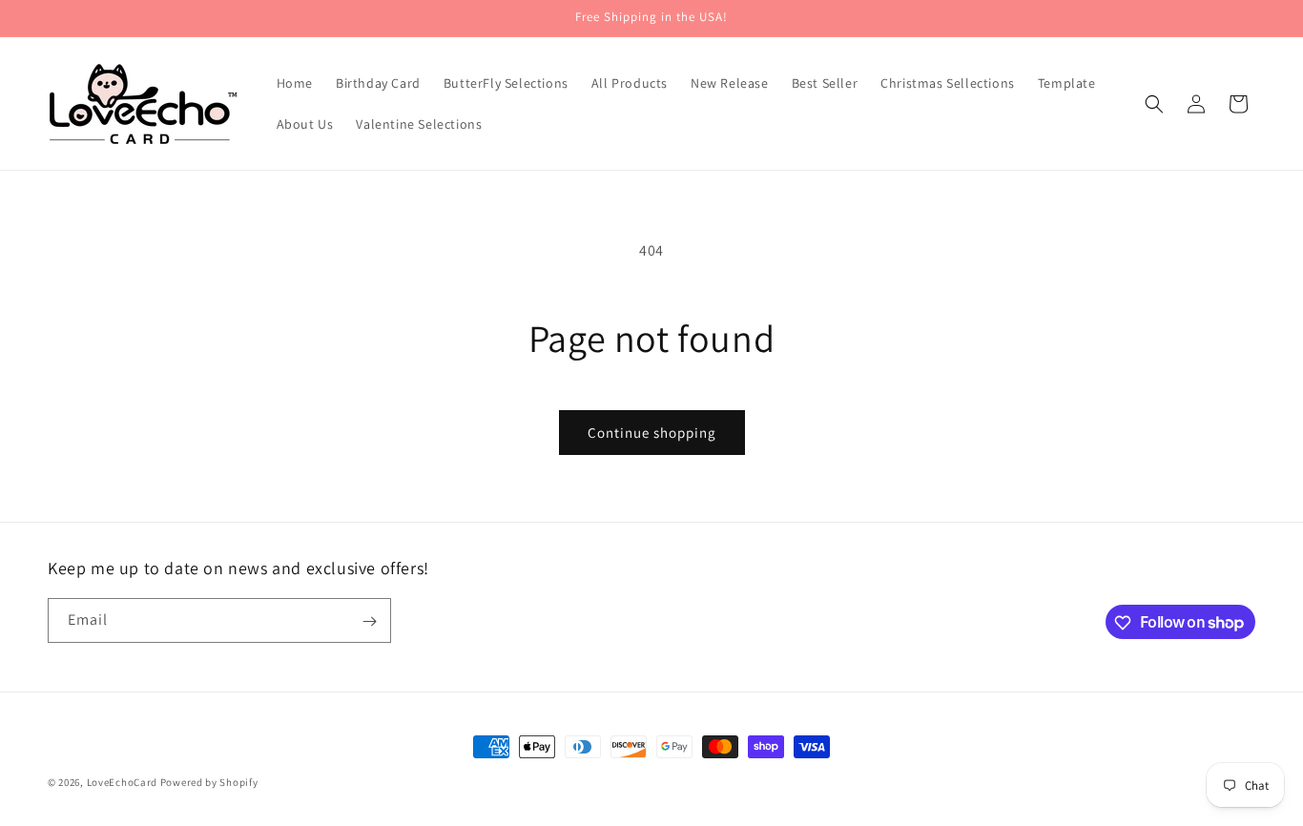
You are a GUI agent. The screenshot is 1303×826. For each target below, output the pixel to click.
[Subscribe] (369, 621)
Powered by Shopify (209, 782)
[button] (1154, 104)
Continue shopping (652, 432)
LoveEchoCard (122, 782)
